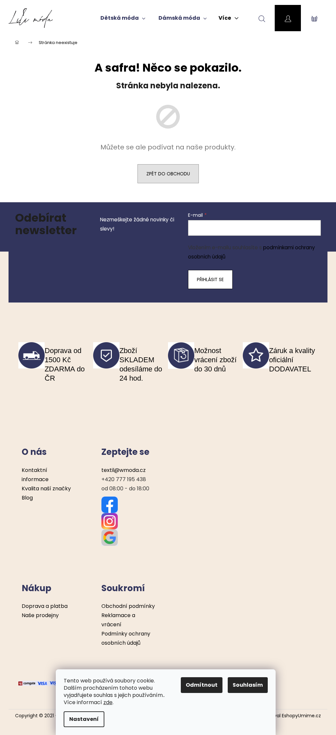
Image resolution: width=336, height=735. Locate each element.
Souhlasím (248, 685)
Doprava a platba (45, 606)
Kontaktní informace (35, 474)
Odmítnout (202, 685)
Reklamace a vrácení (118, 620)
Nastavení (84, 719)
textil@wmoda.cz (123, 470)
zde (108, 702)
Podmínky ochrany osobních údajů (125, 638)
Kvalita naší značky (46, 488)
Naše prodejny (40, 615)
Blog (27, 497)
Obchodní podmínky (128, 606)
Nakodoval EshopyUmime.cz (289, 716)
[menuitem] (123, 18)
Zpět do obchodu (168, 173)
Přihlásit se (210, 279)
